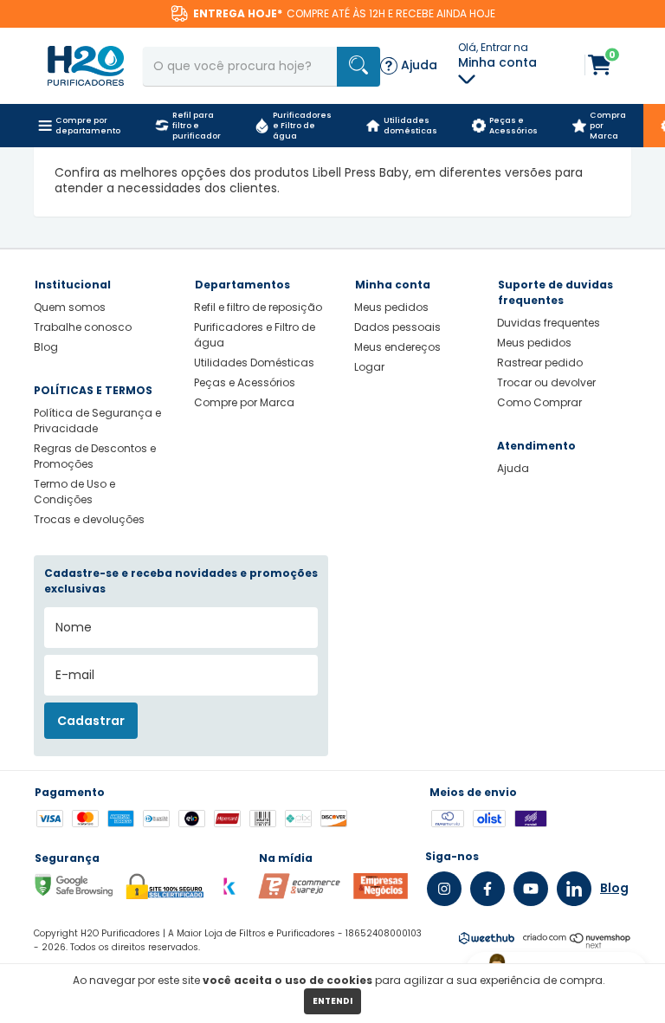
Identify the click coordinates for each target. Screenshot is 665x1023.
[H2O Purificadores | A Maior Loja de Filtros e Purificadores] (86, 65)
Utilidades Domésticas (254, 362)
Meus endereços (397, 347)
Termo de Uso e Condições (74, 491)
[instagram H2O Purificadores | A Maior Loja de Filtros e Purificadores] (444, 888)
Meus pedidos (391, 307)
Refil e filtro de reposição (258, 307)
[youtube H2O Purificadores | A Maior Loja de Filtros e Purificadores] (530, 888)
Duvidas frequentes (548, 322)
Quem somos (70, 307)
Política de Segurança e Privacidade (97, 420)
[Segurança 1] (299, 894)
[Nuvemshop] (577, 944)
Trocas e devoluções (89, 519)
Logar (369, 366)
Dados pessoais (397, 327)
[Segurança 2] (380, 894)
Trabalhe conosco (83, 327)
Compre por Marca (244, 402)
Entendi (332, 1000)
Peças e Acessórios (244, 382)
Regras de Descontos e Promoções (95, 456)
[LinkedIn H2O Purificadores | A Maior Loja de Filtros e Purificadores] (574, 888)
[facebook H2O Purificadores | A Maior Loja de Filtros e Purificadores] (487, 888)
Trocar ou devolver (546, 382)
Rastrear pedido (540, 362)
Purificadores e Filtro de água (254, 335)
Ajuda (513, 468)
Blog (46, 347)
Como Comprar (539, 402)
